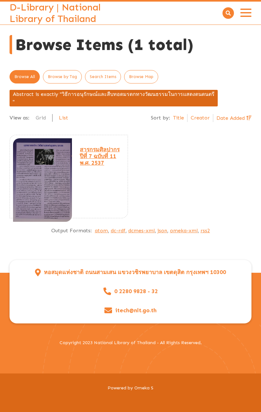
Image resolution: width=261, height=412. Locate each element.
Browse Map (141, 76)
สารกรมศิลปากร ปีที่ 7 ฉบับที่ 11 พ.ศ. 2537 (100, 156)
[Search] (228, 13)
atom (101, 231)
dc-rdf (118, 231)
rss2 (205, 231)
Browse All (24, 76)
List (63, 118)
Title (178, 118)
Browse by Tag (62, 76)
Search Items (103, 76)
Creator (200, 118)
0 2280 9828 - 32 (136, 291)
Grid (41, 118)
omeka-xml (184, 231)
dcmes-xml (141, 231)
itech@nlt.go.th (136, 310)
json (162, 231)
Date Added (231, 118)
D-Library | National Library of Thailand (55, 13)
